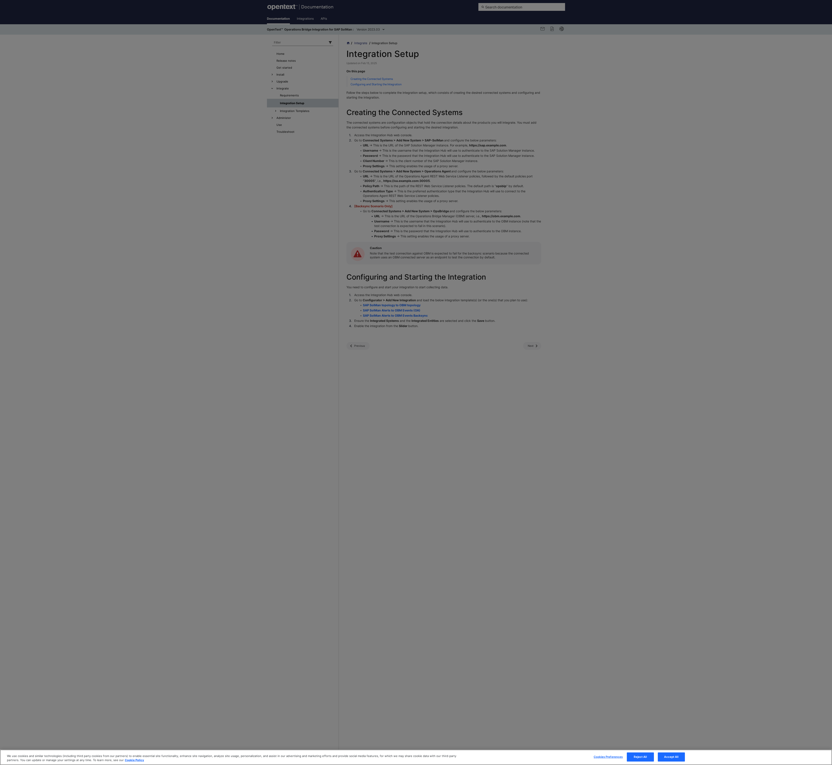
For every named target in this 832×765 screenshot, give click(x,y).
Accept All (671, 757)
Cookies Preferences (608, 757)
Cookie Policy (134, 760)
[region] (416, 757)
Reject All (640, 757)
